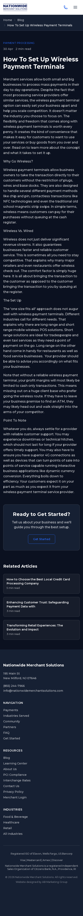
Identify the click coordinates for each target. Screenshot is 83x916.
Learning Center (15, 763)
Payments (10, 710)
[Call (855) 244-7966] (65, 7)
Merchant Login (15, 797)
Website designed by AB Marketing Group (41, 881)
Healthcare (11, 822)
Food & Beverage (15, 817)
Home (7, 20)
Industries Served (16, 716)
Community (11, 721)
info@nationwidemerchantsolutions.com (33, 691)
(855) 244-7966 (14, 686)
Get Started (41, 539)
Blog (20, 20)
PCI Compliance (15, 775)
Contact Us (11, 786)
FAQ (6, 733)
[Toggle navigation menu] (75, 7)
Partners (9, 727)
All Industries (13, 834)
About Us (10, 769)
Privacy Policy (13, 792)
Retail (7, 828)
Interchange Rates (17, 780)
